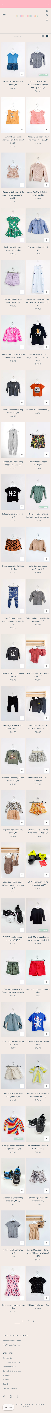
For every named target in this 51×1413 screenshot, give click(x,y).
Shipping (6, 1375)
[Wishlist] (47, 15)
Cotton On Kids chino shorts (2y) (38, 990)
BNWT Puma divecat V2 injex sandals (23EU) (38, 883)
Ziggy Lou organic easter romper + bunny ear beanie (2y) (13, 885)
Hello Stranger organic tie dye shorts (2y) (38, 1199)
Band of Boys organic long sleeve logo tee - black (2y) (38, 938)
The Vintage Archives (11, 1345)
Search (5, 1384)
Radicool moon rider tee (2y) (38, 409)
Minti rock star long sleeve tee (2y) (13, 675)
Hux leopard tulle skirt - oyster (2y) (37, 779)
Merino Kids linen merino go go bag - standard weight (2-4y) (38, 302)
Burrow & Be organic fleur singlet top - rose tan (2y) (38, 138)
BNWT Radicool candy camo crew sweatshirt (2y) (13, 356)
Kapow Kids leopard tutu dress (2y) (13, 831)
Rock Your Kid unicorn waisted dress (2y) (13, 248)
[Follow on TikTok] (17, 1396)
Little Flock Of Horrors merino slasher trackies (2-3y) (13, 621)
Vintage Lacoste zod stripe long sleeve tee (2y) (38, 1095)
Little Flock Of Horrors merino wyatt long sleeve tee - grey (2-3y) (38, 84)
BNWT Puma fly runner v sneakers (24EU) (13, 938)
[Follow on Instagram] (10, 1396)
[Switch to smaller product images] (47, 36)
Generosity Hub (9, 1366)
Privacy (5, 1379)
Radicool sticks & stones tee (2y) (13, 515)
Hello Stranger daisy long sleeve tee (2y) (13, 411)
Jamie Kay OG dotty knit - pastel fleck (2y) (38, 193)
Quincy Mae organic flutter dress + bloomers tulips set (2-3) (38, 1253)
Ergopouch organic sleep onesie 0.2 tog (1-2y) (13, 463)
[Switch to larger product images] (43, 36)
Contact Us (7, 1358)
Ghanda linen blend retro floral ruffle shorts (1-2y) (38, 831)
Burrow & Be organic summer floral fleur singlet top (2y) (13, 140)
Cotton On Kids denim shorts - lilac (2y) (13, 300)
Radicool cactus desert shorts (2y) (38, 463)
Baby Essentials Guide (12, 1340)
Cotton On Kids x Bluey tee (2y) (38, 1043)
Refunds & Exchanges (12, 1371)
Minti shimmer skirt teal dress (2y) (13, 83)
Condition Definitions (11, 1362)
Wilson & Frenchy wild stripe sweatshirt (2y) (38, 619)
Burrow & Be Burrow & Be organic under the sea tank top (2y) (13, 195)
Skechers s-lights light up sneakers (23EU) (13, 1199)
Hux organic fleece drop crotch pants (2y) (13, 727)
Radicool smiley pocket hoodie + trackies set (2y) (38, 727)
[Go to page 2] (33, 1321)
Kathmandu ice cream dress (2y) (13, 1306)
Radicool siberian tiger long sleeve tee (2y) (13, 779)
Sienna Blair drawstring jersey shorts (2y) (13, 1095)
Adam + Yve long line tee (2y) (13, 1251)
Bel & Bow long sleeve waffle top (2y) (38, 567)
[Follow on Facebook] (4, 1396)
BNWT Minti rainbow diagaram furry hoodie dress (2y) (38, 357)
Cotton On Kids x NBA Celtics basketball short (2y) (13, 990)
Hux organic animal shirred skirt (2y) (13, 567)
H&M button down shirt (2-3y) (38, 248)
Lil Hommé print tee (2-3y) (38, 1305)
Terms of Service (10, 1388)
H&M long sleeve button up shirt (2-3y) (13, 1043)
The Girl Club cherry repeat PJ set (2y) (38, 675)
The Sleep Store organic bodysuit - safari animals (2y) (38, 515)
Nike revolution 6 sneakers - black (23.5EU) (38, 1147)
